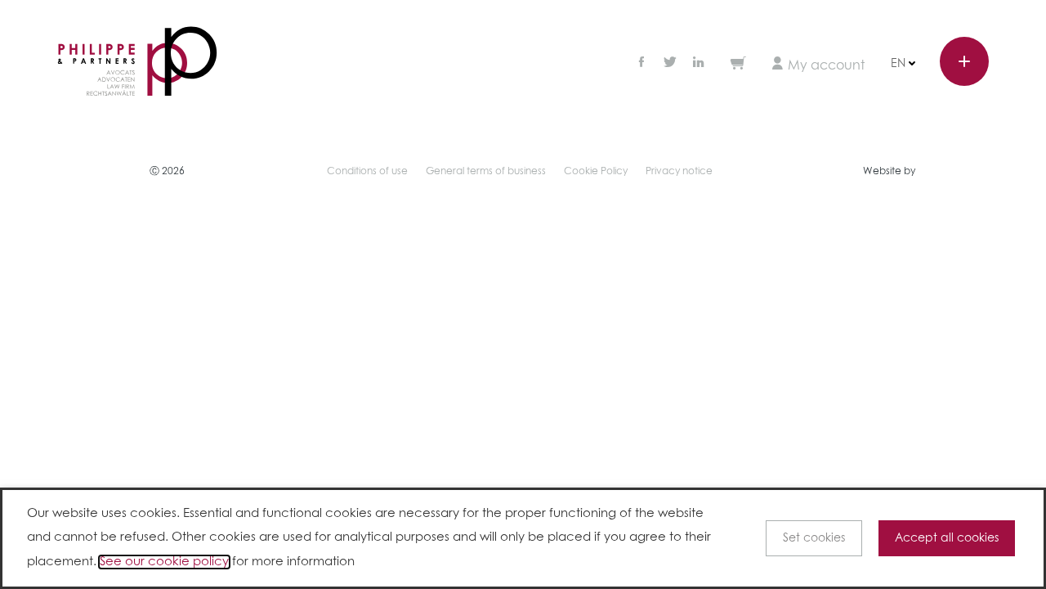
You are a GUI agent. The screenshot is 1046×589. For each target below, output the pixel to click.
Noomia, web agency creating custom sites (956, 171)
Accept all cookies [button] (947, 538)
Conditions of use (367, 172)
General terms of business (486, 172)
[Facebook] (643, 63)
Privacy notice (679, 172)
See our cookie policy (164, 562)
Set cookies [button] (814, 538)
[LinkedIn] (698, 63)
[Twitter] (670, 63)
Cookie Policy (596, 172)
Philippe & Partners (137, 61)
